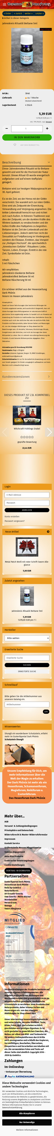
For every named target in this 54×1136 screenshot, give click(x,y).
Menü (4, 4)
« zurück (18, 13)
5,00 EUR (27, 571)
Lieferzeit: (7, 98)
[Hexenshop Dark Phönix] (27, 4)
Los (46, 712)
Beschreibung (11, 162)
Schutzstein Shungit (14, 739)
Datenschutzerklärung (12, 1107)
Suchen (27, 665)
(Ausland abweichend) (33, 101)
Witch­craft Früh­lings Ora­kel (27, 428)
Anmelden (27, 510)
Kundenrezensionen (16, 376)
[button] (6, 128)
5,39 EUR (27, 617)
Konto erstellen (12, 516)
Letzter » (39, 13)
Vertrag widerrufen (18, 870)
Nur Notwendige (27, 1122)
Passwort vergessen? (14, 521)
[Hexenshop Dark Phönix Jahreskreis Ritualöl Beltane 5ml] (27, 50)
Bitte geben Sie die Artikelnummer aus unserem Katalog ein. (23, 698)
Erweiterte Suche (27, 671)
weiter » (29, 13)
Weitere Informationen (27, 1130)
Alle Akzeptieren (27, 1113)
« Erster (7, 13)
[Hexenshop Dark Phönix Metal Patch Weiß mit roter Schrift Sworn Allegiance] (27, 547)
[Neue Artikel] (48, 532)
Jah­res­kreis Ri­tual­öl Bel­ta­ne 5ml (27, 611)
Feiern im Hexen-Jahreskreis (17, 296)
